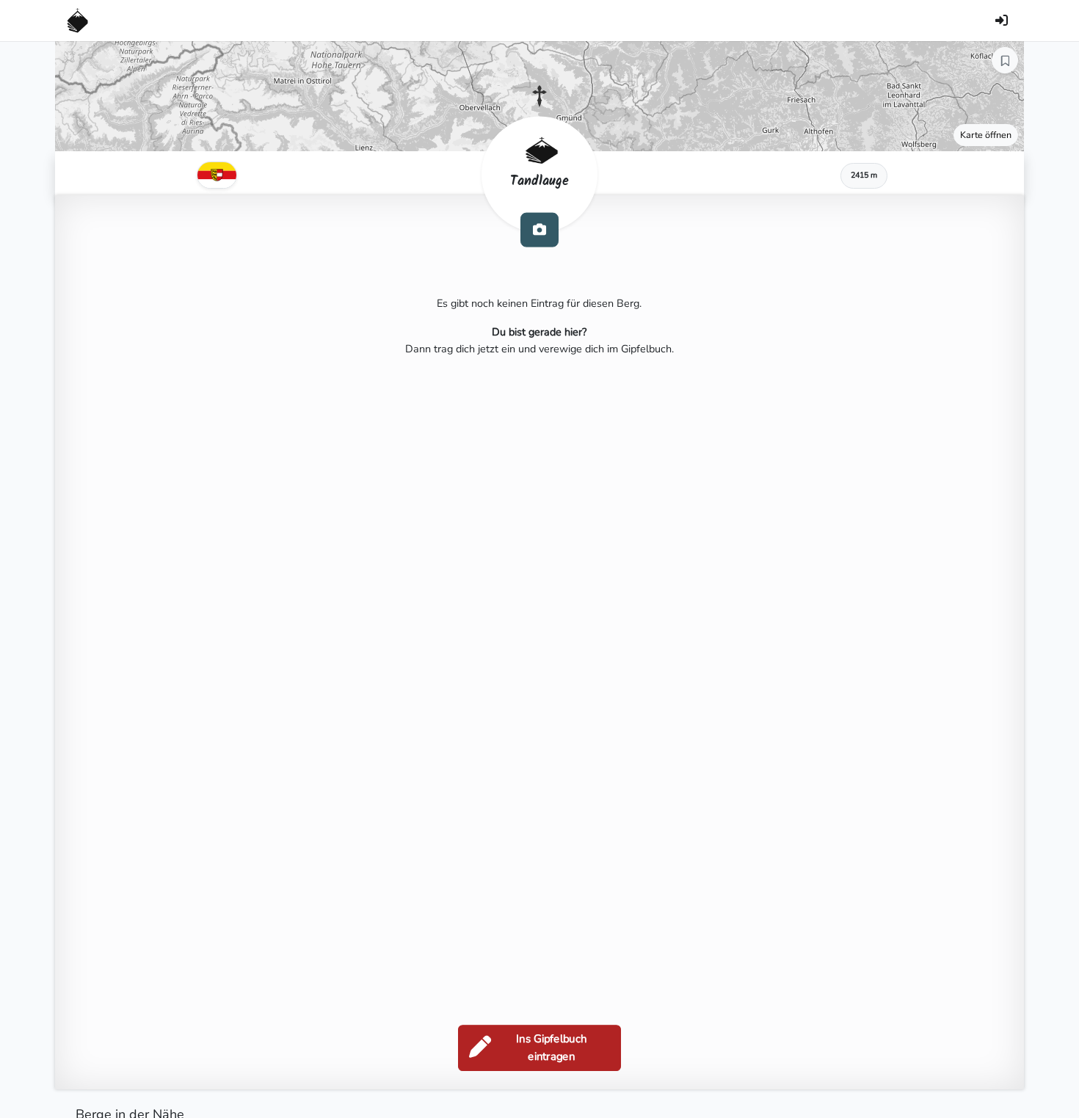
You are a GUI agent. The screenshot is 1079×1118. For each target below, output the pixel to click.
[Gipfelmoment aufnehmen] (539, 229)
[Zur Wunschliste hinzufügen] (1005, 60)
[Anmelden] (1001, 21)
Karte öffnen (985, 134)
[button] (539, 96)
